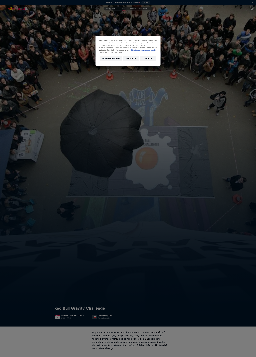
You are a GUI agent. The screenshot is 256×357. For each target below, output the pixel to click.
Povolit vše (148, 58)
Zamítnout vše (131, 58)
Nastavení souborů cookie (111, 58)
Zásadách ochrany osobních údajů (143, 50)
